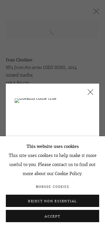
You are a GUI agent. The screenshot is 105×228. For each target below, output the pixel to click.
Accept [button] (52, 216)
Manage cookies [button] (52, 186)
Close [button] (89, 94)
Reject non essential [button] (52, 201)
